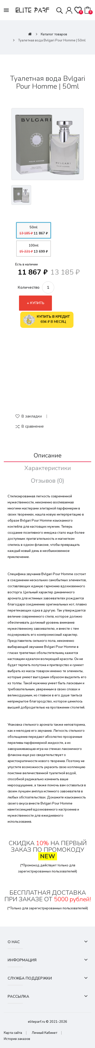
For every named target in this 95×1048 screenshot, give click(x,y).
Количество (29, 287)
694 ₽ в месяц (53, 319)
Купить (37, 303)
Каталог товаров (54, 34)
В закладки (31, 416)
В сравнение (32, 426)
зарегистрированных (34, 871)
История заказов (17, 1039)
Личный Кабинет (44, 1033)
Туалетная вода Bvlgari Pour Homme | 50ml (52, 40)
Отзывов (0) (47, 481)
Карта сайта (13, 1033)
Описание (48, 455)
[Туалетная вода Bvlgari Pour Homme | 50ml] (47, 144)
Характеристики (47, 468)
